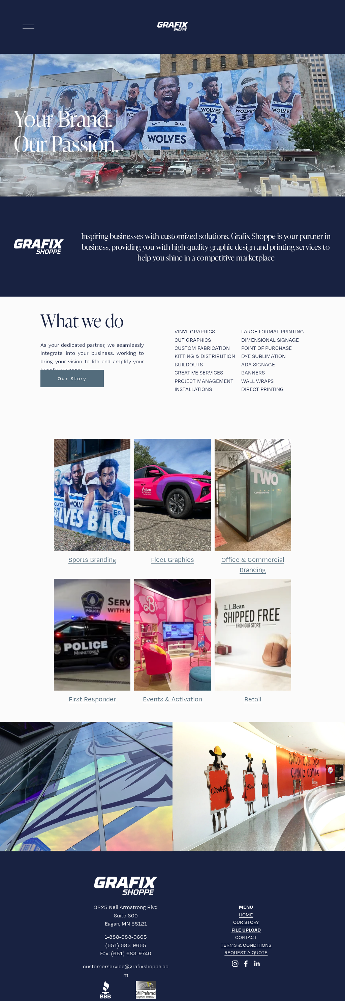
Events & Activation (172, 699)
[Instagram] (235, 963)
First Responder (92, 699)
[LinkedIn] (256, 963)
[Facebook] (246, 963)
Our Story (72, 378)
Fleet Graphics (172, 559)
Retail (252, 699)
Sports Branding (92, 559)
